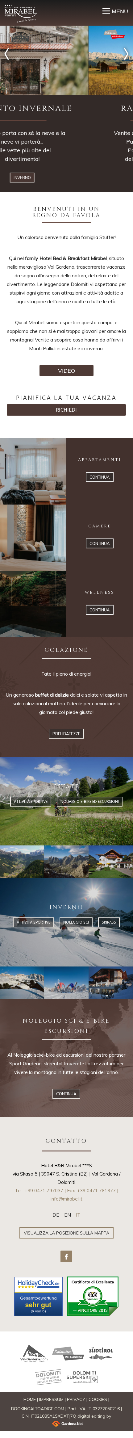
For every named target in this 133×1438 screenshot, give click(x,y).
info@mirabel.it (66, 1199)
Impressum (51, 1399)
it (78, 1215)
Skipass (109, 922)
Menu (119, 11)
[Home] (21, 14)
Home (29, 1399)
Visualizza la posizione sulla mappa (66, 1233)
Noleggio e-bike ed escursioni (89, 802)
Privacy (76, 1399)
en (67, 1215)
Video (66, 370)
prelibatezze (66, 733)
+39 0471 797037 (44, 1190)
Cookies (98, 1399)
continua (99, 477)
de (55, 1215)
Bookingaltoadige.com (37, 1408)
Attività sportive (31, 802)
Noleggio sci (76, 922)
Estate (66, 177)
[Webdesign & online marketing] (66, 1423)
